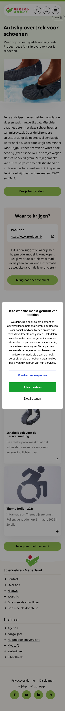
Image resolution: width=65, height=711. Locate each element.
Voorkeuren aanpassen (32, 375)
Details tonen (32, 398)
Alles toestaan (33, 387)
